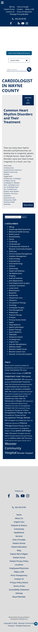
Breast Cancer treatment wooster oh (17, 365)
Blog (19, 550)
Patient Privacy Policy (19, 561)
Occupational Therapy (17, 303)
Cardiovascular (9, 168)
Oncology (12, 305)
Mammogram (14, 290)
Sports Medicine (15, 332)
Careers (20, 9)
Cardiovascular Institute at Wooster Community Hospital (13, 172)
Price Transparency (19, 575)
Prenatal (12, 317)
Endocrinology (14, 259)
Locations (19, 564)
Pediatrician (13, 312)
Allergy (11, 227)
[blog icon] (18, 23)
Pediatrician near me (26, 420)
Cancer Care (18, 368)
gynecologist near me (14, 387)
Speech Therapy (15, 329)
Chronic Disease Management (20, 254)
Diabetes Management (17, 256)
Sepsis (11, 322)
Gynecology (13, 268)
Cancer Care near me (27, 368)
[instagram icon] (26, 23)
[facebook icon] (11, 23)
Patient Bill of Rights (19, 554)
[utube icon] (23, 23)
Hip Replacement (15, 273)
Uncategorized (14, 339)
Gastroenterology (16, 263)
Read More (28, 205)
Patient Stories (19, 543)
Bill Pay (12, 7)
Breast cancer (14, 234)
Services (19, 536)
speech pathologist (16, 327)
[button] (19, 3)
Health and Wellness (17, 271)
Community (19, 529)
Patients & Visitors (19, 525)
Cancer (11, 239)
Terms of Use (19, 586)
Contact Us (10, 12)
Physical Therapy (15, 315)
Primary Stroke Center (17, 320)
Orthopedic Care (13, 420)
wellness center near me (18, 438)
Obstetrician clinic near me (15, 398)
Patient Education (19, 547)
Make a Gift (29, 9)
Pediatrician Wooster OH (12, 423)
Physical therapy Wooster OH (13, 428)
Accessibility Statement (19, 589)
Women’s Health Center (18, 349)
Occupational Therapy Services (15, 415)
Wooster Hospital (25, 453)
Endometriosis (14, 261)
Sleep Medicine (14, 325)
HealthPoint (19, 532)
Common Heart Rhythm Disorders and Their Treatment (18, 116)
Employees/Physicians (19, 568)
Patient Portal (9, 9)
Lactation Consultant (17, 285)
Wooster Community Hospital (20, 354)
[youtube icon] (23, 496)
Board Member (19, 597)
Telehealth (13, 334)
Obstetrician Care (15, 298)
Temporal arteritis (16, 337)
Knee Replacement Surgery (19, 283)
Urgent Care (13, 342)
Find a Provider (23, 7)
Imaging (12, 276)
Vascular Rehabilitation (18, 344)
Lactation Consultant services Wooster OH (19, 394)
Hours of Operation (24, 12)
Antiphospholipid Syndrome (19, 229)
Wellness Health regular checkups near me (20, 440)
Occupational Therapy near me (18, 412)
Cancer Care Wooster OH (13, 370)
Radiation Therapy (10, 431)
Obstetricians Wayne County (18, 403)
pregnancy (25, 428)
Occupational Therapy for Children (17, 410)
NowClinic (13, 293)
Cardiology (13, 241)
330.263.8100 (20, 19)
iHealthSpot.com (23, 619)
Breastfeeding (14, 237)
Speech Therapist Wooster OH (14, 436)
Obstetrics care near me (13, 406)
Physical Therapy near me (21, 426)
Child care (13, 251)
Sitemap (19, 593)
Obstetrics (13, 300)
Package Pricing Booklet (19, 14)
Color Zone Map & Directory (19, 53)
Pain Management (16, 310)
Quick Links (15, 60)
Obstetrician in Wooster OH (15, 401)
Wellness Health (15, 347)
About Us (19, 518)
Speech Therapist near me (21, 433)
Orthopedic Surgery (16, 307)
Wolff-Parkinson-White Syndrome (10, 202)
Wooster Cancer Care (17, 351)
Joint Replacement (16, 281)
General (12, 266)
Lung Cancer (14, 288)
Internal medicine (15, 278)
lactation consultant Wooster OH (16, 396)
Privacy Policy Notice (19, 582)
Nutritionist (13, 295)
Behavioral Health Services (19, 232)
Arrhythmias (8, 178)
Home (19, 514)
